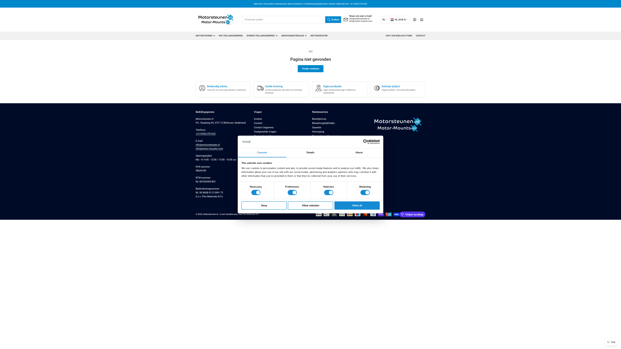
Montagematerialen (292, 35)
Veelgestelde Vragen (265, 131)
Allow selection (310, 205)
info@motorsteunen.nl (359, 18)
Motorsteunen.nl (210, 214)
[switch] (292, 192)
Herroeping (318, 131)
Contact (420, 35)
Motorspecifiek (319, 35)
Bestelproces (319, 118)
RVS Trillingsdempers (231, 35)
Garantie (316, 127)
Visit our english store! (399, 35)
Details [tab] (311, 152)
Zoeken (258, 118)
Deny (264, 205)
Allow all (357, 205)
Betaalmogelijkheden (323, 123)
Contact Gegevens (264, 127)
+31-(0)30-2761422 (206, 133)
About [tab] (359, 152)
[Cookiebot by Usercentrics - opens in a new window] (365, 141)
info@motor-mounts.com (360, 21)
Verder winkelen (310, 68)
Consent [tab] (262, 152)
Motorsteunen (204, 35)
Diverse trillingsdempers (261, 35)
